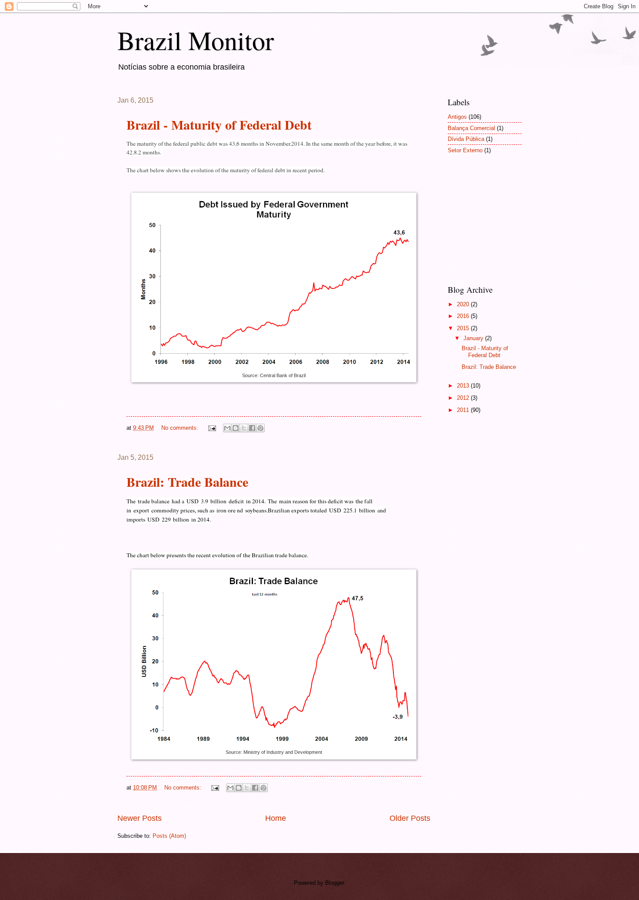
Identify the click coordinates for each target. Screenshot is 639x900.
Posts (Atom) (169, 836)
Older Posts (409, 818)
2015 (464, 328)
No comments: (180, 428)
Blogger (334, 883)
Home (275, 818)
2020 (464, 304)
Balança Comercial (471, 128)
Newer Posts (139, 818)
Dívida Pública (466, 139)
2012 (464, 398)
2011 (464, 410)
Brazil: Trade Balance (187, 481)
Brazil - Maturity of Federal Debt (219, 124)
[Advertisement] (491, 224)
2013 (464, 385)
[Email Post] (212, 428)
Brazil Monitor (195, 40)
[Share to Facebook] (252, 428)
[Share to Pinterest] (260, 428)
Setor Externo (465, 150)
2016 (464, 316)
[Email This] (227, 428)
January (474, 338)
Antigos (457, 117)
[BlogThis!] (235, 428)
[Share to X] (244, 428)
